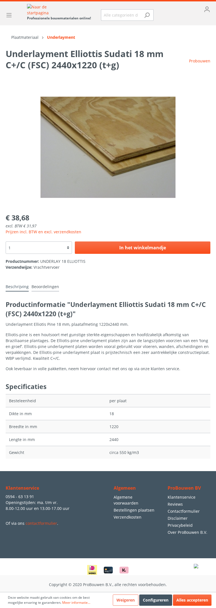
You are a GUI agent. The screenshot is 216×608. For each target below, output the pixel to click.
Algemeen (125, 488)
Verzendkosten (127, 517)
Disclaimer (178, 518)
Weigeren (125, 600)
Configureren (155, 600)
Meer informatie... (76, 602)
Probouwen (199, 61)
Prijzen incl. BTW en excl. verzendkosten (43, 231)
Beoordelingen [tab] (45, 286)
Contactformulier (184, 511)
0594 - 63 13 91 (20, 496)
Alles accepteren (192, 600)
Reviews (175, 504)
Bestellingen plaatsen (134, 510)
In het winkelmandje (142, 248)
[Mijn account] (186, 9)
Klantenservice (181, 497)
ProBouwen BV (184, 488)
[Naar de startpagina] (59, 10)
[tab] (17, 286)
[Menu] (11, 15)
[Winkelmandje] (186, 18)
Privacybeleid (180, 525)
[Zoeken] (147, 15)
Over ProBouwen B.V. (187, 532)
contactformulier (41, 523)
